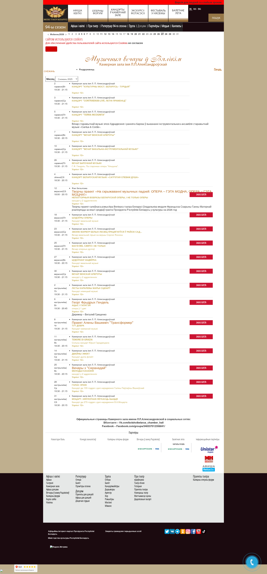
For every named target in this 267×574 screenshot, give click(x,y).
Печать (218, 69)
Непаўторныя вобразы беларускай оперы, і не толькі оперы (110, 197)
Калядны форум (53, 496)
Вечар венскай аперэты (87, 273)
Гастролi (49, 483)
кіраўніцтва (139, 480)
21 (139, 33)
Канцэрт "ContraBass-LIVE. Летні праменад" (99, 100)
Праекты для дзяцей (84, 494)
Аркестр (108, 493)
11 (101, 33)
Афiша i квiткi (78, 25)
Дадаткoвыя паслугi (142, 499)
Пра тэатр (93, 25)
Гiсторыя (138, 486)
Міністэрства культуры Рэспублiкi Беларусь (68, 538)
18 (128, 33)
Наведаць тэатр (141, 493)
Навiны (49, 502)
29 (170, 33)
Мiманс (108, 506)
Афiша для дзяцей (83, 498)
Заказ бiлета (201, 194)
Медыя (165, 25)
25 (154, 33)
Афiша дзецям (52, 489)
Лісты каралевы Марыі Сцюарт (91, 288)
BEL (190, 9)
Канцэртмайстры (112, 486)
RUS (195, 9)
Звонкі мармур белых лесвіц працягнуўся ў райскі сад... (107, 231)
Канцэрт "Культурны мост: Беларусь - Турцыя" (101, 86)
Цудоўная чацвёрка (84, 259)
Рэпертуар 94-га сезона (113, 25)
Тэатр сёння (139, 483)
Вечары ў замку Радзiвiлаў (57, 493)
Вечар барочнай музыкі (87, 163)
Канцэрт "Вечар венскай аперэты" (93, 134)
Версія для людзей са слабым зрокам (198, 2)
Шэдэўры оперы (82, 217)
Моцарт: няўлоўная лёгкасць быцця (95, 398)
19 (132, 33)
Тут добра (78, 325)
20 (135, 33)
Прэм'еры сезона (83, 486)
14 (113, 33)
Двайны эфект (81, 353)
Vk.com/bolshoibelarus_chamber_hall (141, 422)
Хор (106, 496)
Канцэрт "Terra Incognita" (88, 114)
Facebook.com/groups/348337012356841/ (140, 426)
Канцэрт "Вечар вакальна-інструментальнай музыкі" (105, 148)
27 (162, 33)
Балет (78, 483)
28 (166, 33)
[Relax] (208, 468)
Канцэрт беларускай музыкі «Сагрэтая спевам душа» (105, 177)
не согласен (135, 43)
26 (158, 33)
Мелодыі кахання (83, 370)
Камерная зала (52, 486)
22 (143, 33)
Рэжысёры (109, 499)
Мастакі (108, 502)
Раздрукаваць (87, 69)
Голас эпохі (79, 384)
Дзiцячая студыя (83, 501)
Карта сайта (51, 499)
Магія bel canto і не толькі (89, 245)
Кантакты (176, 25)
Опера (78, 480)
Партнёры (153, 25)
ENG (199, 9)
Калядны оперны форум (203, 480)
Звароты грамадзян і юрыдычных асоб (123, 531)
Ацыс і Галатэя (81, 305)
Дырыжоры (110, 489)
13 (109, 33)
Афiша (49, 480)
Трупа (132, 25)
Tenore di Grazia (82, 339)
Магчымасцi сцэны (142, 496)
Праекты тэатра (141, 489)
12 (105, 33)
